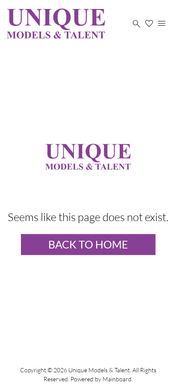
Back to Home (88, 244)
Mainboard (117, 379)
